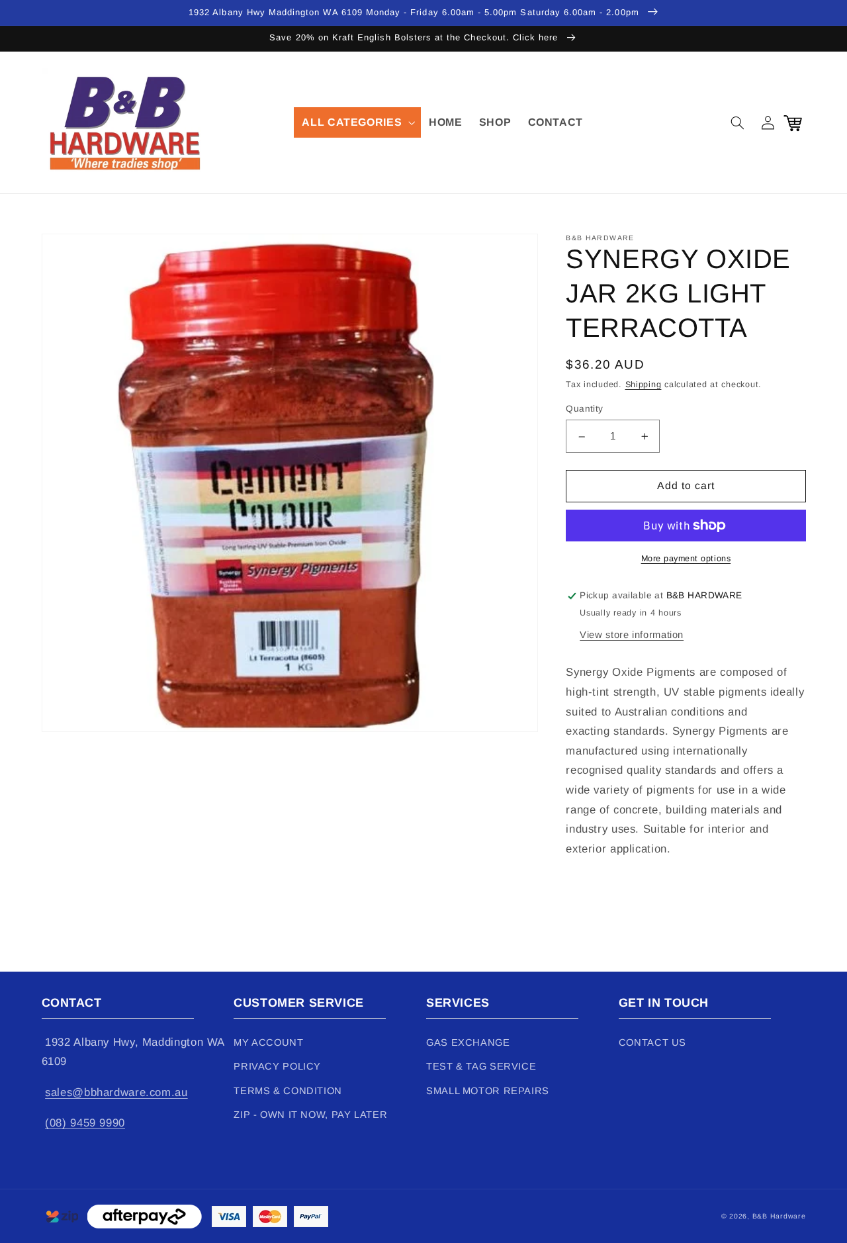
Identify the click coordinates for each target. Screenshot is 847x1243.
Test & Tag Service (481, 1066)
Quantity (584, 409)
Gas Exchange (468, 1042)
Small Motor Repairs (487, 1090)
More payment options (686, 558)
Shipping (643, 385)
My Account (268, 1042)
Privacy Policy (277, 1066)
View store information (632, 634)
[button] (357, 122)
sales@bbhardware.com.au (116, 1092)
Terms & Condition (288, 1090)
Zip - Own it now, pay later (310, 1114)
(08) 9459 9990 (85, 1123)
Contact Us (652, 1042)
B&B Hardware (779, 1216)
